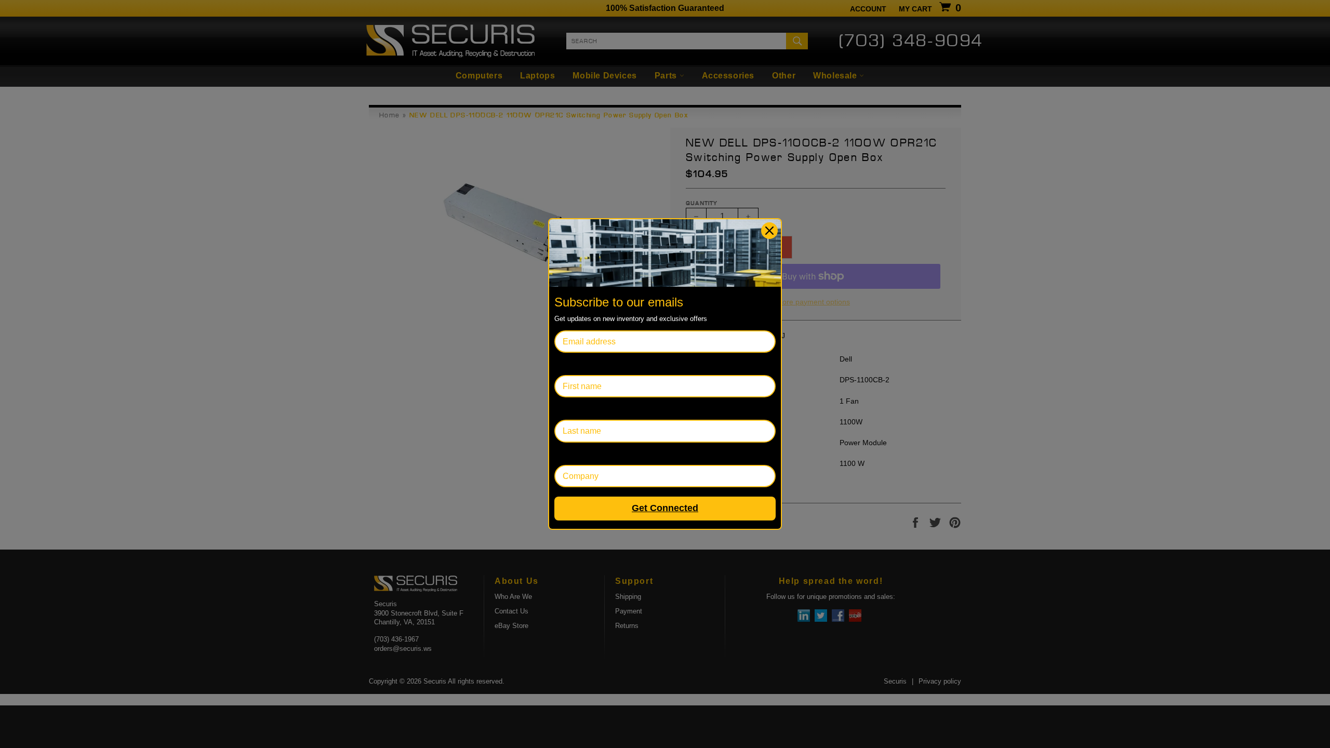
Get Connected (665, 508)
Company (572, 453)
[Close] (769, 230)
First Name (574, 363)
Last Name (574, 408)
